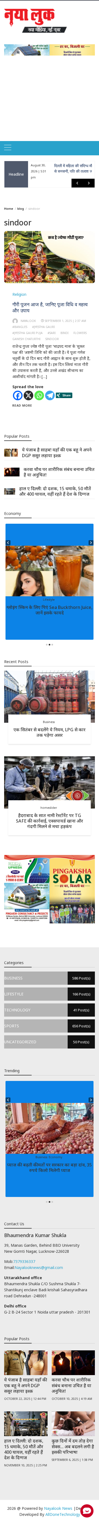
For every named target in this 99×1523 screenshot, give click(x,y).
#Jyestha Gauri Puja (27, 333)
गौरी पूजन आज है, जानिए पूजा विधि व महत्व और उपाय (50, 307)
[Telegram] (50, 395)
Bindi (64, 333)
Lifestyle (49, 600)
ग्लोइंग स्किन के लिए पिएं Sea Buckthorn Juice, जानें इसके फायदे (49, 610)
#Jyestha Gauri (43, 327)
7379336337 (24, 1261)
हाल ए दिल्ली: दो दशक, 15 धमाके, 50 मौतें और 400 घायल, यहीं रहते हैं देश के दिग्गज (55, 491)
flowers (80, 333)
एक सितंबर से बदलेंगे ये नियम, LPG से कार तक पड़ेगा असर (49, 732)
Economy (55, 1157)
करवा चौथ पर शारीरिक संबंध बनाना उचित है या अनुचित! (59, 472)
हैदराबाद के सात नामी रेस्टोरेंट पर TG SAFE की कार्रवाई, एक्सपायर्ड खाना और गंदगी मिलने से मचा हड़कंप (49, 820)
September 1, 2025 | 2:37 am (65, 321)
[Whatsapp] (39, 395)
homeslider (48, 808)
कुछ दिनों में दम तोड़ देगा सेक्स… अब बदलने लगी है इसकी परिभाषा (73, 1446)
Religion (19, 294)
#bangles (19, 327)
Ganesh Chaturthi (26, 339)
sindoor (52, 339)
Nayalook (28, 321)
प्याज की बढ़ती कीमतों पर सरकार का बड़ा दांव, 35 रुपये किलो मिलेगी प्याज (49, 1167)
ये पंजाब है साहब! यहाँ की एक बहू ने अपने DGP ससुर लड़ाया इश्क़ (57, 452)
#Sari (52, 333)
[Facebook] (18, 395)
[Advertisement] (49, 104)
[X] (28, 395)
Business (49, 722)
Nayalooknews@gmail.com (39, 1267)
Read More (22, 405)
